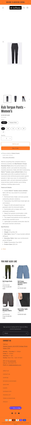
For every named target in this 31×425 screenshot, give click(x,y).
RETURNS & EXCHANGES (9, 381)
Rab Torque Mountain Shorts (7, 309)
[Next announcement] (28, 2)
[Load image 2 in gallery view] (15, 99)
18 (4, 132)
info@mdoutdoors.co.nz (15, 365)
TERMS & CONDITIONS (9, 398)
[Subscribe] (26, 333)
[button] (3, 7)
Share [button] (4, 249)
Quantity (3, 135)
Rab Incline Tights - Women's (23, 309)
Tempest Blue (13, 122)
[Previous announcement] (2, 2)
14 (18, 128)
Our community (12, 361)
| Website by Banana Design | (18, 422)
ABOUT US (6, 371)
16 (23, 128)
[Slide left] (1, 99)
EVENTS (5, 388)
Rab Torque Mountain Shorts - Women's (23, 283)
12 (13, 128)
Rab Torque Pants (7, 281)
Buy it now (15, 148)
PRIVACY (5, 402)
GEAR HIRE (6, 384)
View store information (8, 157)
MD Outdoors (8, 422)
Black (4, 122)
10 (8, 128)
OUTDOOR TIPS (7, 391)
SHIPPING (5, 377)
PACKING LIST (7, 395)
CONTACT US (6, 374)
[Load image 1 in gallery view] (7, 99)
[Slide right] (29, 99)
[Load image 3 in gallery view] (23, 99)
